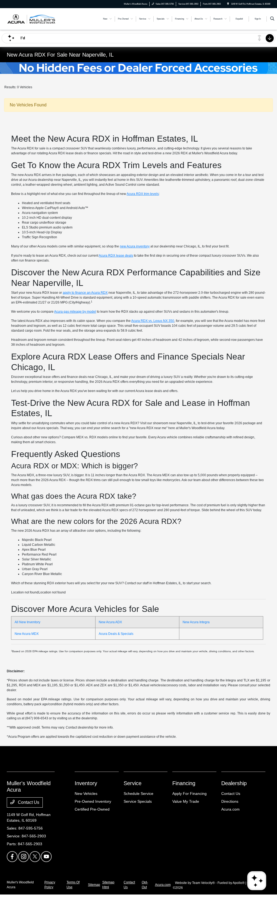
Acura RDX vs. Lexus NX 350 (152, 321)
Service (132, 783)
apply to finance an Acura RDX (85, 293)
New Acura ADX (110, 622)
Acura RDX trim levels (143, 194)
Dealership (234, 783)
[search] (272, 19)
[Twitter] (34, 856)
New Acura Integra (196, 622)
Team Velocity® (203, 883)
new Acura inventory (135, 246)
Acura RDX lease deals (116, 255)
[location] (228, 4)
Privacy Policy (49, 884)
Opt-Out (145, 884)
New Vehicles (86, 793)
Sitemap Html (108, 884)
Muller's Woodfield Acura (20, 884)
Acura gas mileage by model (75, 312)
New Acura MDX (27, 634)
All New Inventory (27, 622)
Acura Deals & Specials (116, 634)
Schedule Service (138, 793)
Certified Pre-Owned (92, 809)
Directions (229, 801)
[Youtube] (46, 856)
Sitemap (94, 885)
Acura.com (230, 809)
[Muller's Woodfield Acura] (31, 18)
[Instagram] (23, 856)
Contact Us (28, 802)
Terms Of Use (73, 884)
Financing (183, 783)
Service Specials (138, 801)
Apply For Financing (189, 793)
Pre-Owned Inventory (93, 801)
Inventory (86, 783)
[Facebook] (12, 856)
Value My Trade (185, 801)
